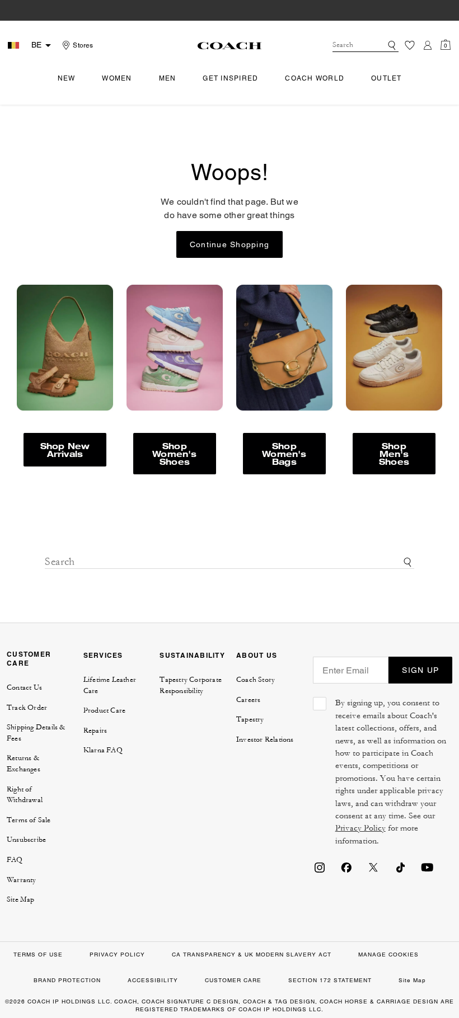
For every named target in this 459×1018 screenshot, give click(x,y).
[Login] (427, 45)
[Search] (392, 45)
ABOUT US (256, 655)
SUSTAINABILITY (192, 655)
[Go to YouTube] (427, 867)
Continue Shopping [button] (229, 244)
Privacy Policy (360, 828)
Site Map (21, 899)
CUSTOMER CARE (29, 658)
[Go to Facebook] (346, 867)
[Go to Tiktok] (400, 867)
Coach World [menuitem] (314, 78)
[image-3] (65, 348)
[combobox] (365, 45)
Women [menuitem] (117, 78)
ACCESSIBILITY (153, 980)
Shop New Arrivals (65, 449)
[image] (175, 348)
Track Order (27, 707)
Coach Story (255, 679)
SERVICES (103, 655)
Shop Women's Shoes (174, 453)
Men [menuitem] (167, 78)
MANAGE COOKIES (388, 954)
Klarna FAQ (103, 750)
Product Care (104, 710)
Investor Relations (265, 739)
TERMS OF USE (38, 954)
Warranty (21, 879)
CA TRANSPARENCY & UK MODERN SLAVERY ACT (251, 954)
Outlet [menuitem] (386, 78)
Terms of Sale (29, 820)
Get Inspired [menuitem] (230, 78)
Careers (248, 699)
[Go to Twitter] (373, 867)
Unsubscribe (26, 839)
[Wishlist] (409, 45)
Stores (83, 45)
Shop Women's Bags (284, 453)
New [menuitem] (67, 78)
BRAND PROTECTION (67, 980)
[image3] (284, 348)
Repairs (95, 730)
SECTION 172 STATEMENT (330, 980)
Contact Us (24, 687)
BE (36, 44)
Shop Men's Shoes (394, 453)
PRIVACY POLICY (117, 954)
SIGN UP (420, 670)
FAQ (15, 859)
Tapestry (250, 719)
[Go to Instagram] (319, 867)
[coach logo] (229, 45)
